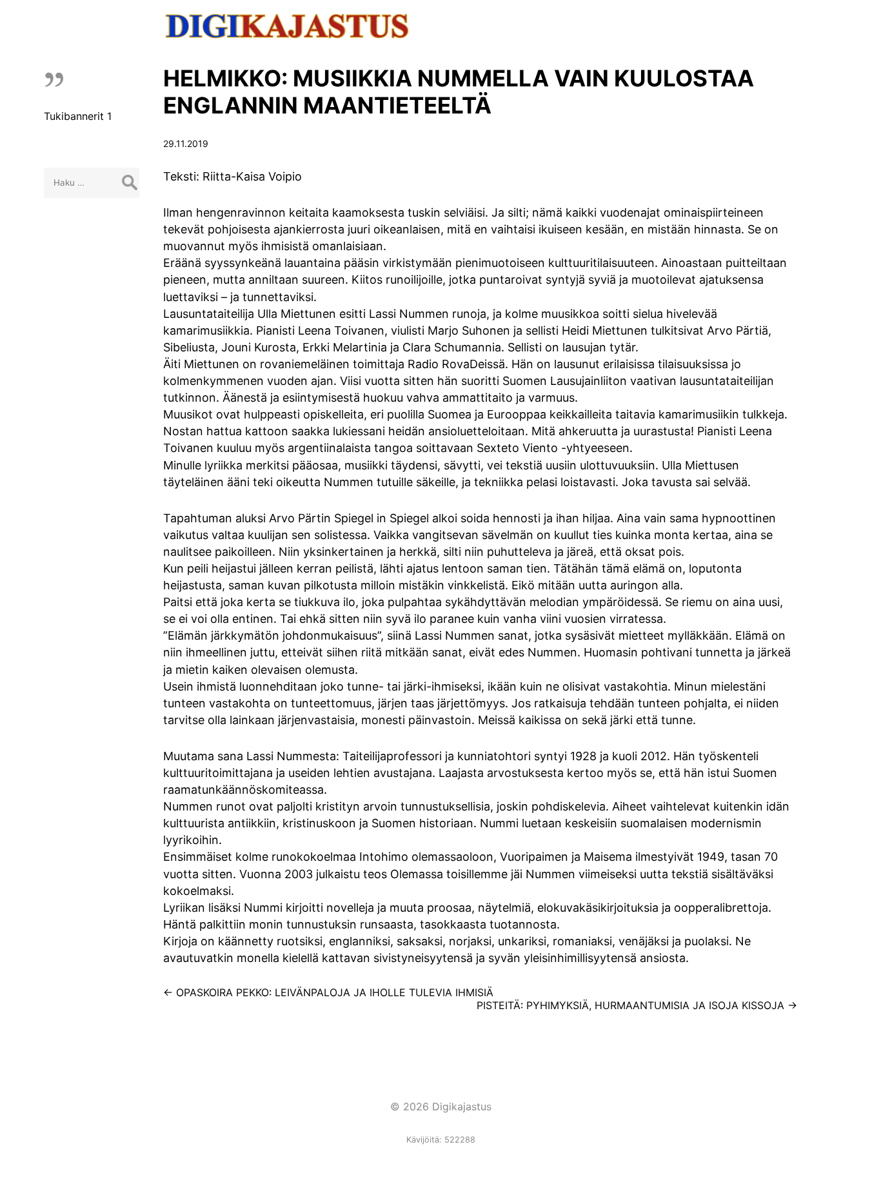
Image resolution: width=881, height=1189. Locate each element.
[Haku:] (91, 181)
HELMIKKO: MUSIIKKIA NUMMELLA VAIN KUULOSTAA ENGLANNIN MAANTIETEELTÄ (458, 91)
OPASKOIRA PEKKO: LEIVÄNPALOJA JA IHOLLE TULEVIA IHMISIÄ (328, 992)
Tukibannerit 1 (78, 116)
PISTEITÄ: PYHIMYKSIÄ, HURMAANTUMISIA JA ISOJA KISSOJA (637, 1005)
